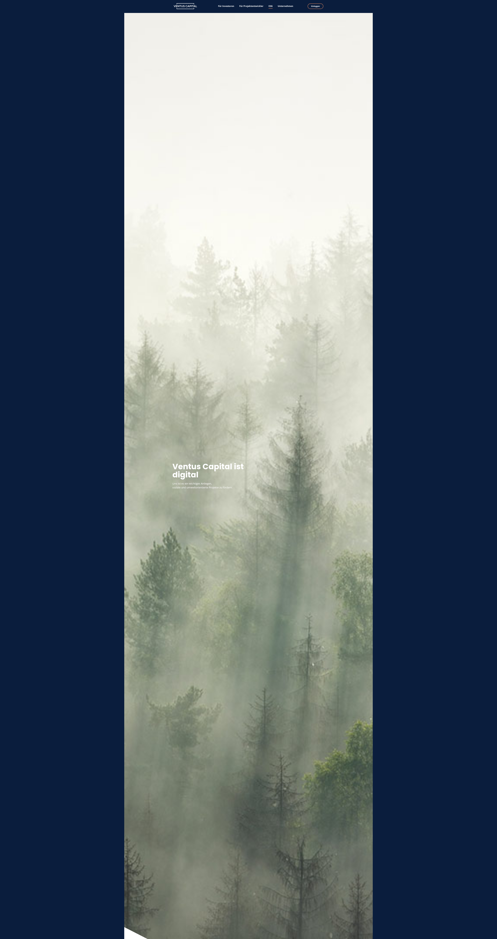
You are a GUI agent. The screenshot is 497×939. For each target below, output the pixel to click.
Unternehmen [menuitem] (285, 6)
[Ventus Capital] (189, 6)
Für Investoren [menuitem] (226, 6)
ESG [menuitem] (271, 6)
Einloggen (315, 6)
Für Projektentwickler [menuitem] (251, 6)
